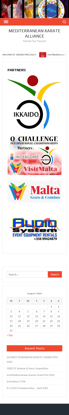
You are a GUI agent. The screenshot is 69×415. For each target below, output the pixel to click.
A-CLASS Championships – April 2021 (27, 387)
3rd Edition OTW (16, 381)
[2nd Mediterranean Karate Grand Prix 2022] (42, 54)
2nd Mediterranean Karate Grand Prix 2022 (30, 374)
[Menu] (5, 21)
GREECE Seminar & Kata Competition (27, 368)
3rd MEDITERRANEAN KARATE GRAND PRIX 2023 (32, 359)
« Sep (10, 335)
